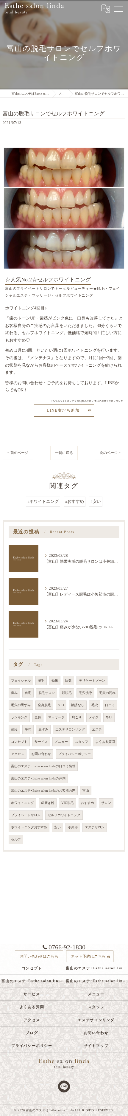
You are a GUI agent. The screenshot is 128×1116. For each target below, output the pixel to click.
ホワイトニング (22, 803)
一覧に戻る (64, 453)
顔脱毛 (67, 693)
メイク (94, 717)
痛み (14, 693)
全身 (38, 717)
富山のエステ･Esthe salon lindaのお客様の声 (43, 790)
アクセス (17, 754)
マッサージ (56, 717)
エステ (97, 729)
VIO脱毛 (67, 803)
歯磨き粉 (47, 803)
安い (57, 827)
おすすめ (87, 803)
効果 (54, 680)
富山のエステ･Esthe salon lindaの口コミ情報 (43, 766)
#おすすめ (74, 501)
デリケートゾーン (92, 680)
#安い (95, 501)
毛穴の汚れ (107, 693)
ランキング (19, 717)
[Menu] (118, 8)
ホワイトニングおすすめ (29, 827)
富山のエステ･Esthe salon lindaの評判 (38, 778)
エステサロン (94, 827)
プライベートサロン (25, 815)
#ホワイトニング (43, 501)
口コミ (110, 705)
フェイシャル (21, 680)
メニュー (61, 741)
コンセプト (19, 741)
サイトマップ (96, 1046)
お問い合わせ (41, 754)
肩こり (77, 717)
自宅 (28, 693)
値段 (14, 729)
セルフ (16, 839)
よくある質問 (105, 741)
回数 (68, 680)
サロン (106, 803)
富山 (85, 790)
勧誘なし (77, 705)
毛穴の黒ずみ (21, 705)
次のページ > (110, 453)
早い (109, 717)
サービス (41, 741)
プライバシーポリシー (74, 754)
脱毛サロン (46, 693)
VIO (61, 705)
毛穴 (94, 705)
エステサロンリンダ (70, 729)
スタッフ (81, 741)
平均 (28, 729)
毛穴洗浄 (85, 693)
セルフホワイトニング (64, 815)
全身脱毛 (44, 705)
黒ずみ (43, 729)
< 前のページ (17, 453)
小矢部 (73, 827)
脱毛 (41, 680)
